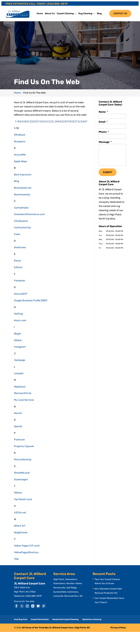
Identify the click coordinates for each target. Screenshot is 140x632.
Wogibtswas (20, 532)
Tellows (18, 492)
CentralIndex (21, 207)
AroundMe (20, 154)
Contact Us (120, 13)
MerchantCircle (22, 393)
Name (103, 111)
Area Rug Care (20, 619)
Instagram (20, 346)
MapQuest (19, 386)
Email (103, 121)
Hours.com (20, 320)
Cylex (17, 234)
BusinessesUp (22, 194)
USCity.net (20, 512)
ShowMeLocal (22, 472)
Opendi (18, 426)
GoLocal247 (20, 293)
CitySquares (21, 220)
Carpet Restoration (40, 619)
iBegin (17, 333)
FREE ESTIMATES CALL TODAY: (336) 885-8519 (36, 3)
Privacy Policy (118, 627)
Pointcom (19, 439)
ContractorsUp (22, 227)
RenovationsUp (22, 459)
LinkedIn (19, 373)
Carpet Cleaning (65, 14)
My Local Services (24, 399)
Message (105, 141)
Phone (104, 131)
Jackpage (19, 360)
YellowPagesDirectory (26, 552)
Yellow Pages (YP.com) (27, 545)
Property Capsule (24, 446)
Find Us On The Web (24, 601)
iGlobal (17, 340)
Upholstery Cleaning (91, 619)
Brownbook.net (22, 187)
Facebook (19, 280)
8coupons (19, 141)
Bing (16, 181)
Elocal (17, 260)
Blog (99, 14)
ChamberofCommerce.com (29, 214)
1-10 (17, 121)
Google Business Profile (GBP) (30, 300)
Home (40, 14)
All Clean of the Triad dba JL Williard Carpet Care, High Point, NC (56, 627)
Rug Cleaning (85, 14)
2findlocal (19, 134)
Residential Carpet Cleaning (65, 619)
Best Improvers (22, 174)
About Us (50, 14)
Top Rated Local (23, 499)
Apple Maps (20, 161)
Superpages (21, 479)
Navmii (18, 413)
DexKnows (20, 247)
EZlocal (18, 267)
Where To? (19, 525)
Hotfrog (18, 313)
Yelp (16, 558)
